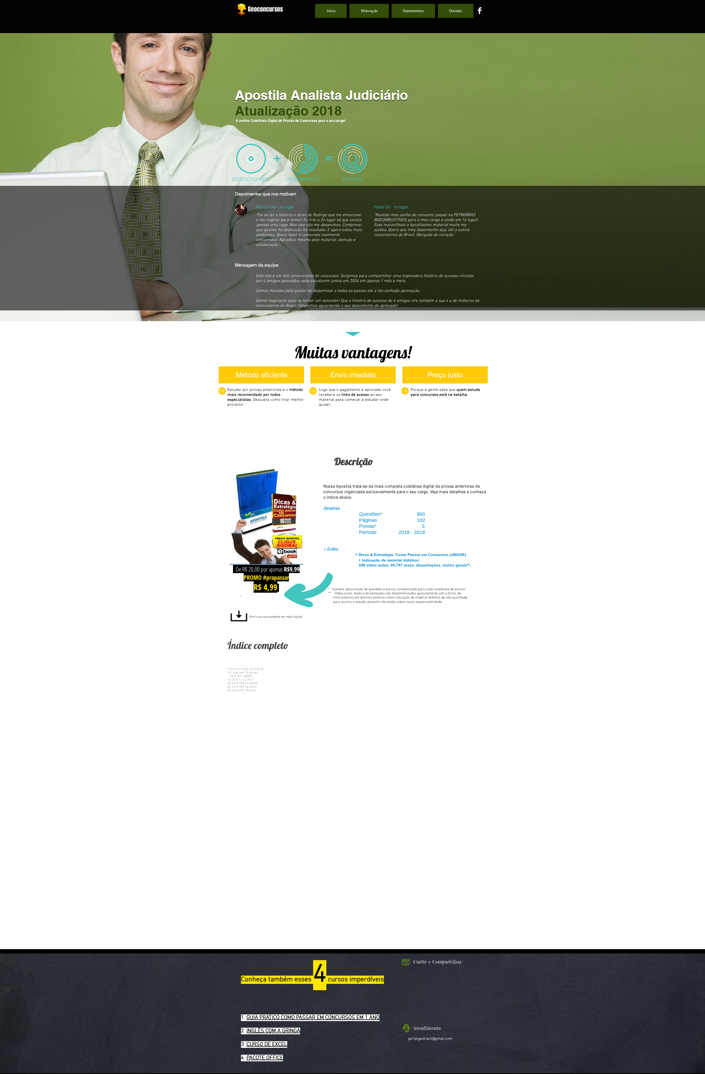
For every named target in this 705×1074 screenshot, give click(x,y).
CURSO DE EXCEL (266, 1044)
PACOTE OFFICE (264, 1058)
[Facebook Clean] (479, 10)
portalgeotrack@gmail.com (430, 1039)
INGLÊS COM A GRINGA (273, 1031)
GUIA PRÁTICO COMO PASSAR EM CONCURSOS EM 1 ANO (312, 1017)
